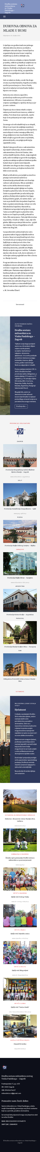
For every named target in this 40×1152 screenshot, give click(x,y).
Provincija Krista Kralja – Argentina (20, 615)
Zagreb (20, 441)
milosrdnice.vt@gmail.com (11, 1093)
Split (20, 480)
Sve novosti (20, 304)
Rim (20, 650)
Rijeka (20, 517)
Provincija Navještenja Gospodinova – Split (20, 509)
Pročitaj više (20, 406)
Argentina (20, 586)
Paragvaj (20, 618)
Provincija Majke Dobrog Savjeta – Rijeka (20, 546)
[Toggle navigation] (4, 16)
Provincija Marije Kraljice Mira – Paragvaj (20, 647)
